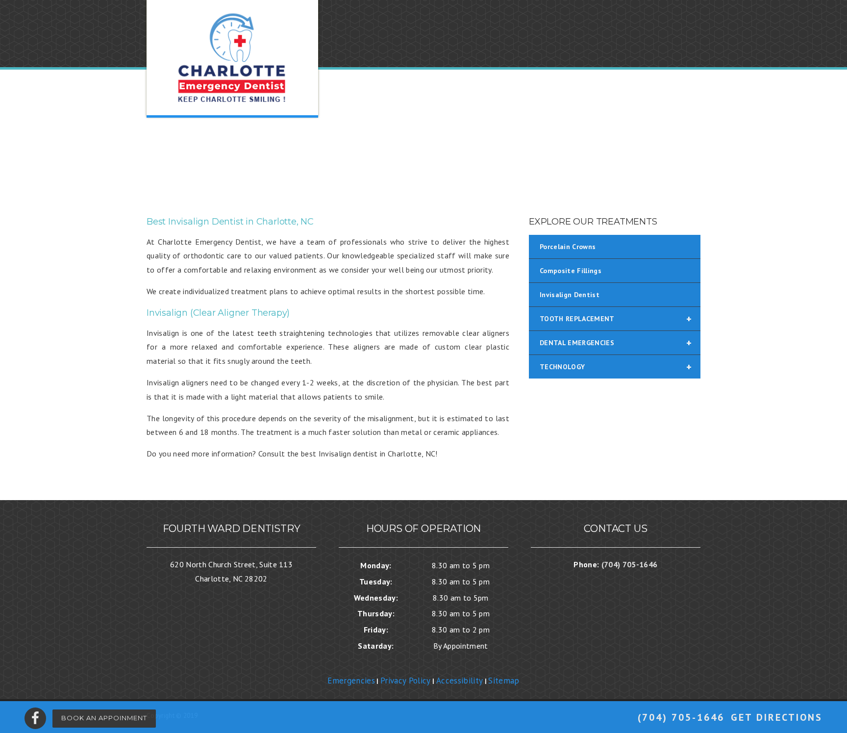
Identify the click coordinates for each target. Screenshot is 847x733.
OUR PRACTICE (389, 153)
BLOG (622, 153)
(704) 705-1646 (681, 717)
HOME (333, 153)
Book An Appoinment (104, 718)
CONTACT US (674, 153)
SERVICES (528, 153)
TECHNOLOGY (616, 366)
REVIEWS (579, 153)
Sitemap (503, 680)
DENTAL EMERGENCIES (616, 342)
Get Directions (776, 717)
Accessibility (459, 680)
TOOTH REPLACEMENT (616, 318)
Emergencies (351, 680)
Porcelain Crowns (568, 246)
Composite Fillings (570, 270)
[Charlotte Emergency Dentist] (232, 58)
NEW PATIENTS (464, 153)
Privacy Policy (405, 680)
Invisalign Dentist (569, 294)
